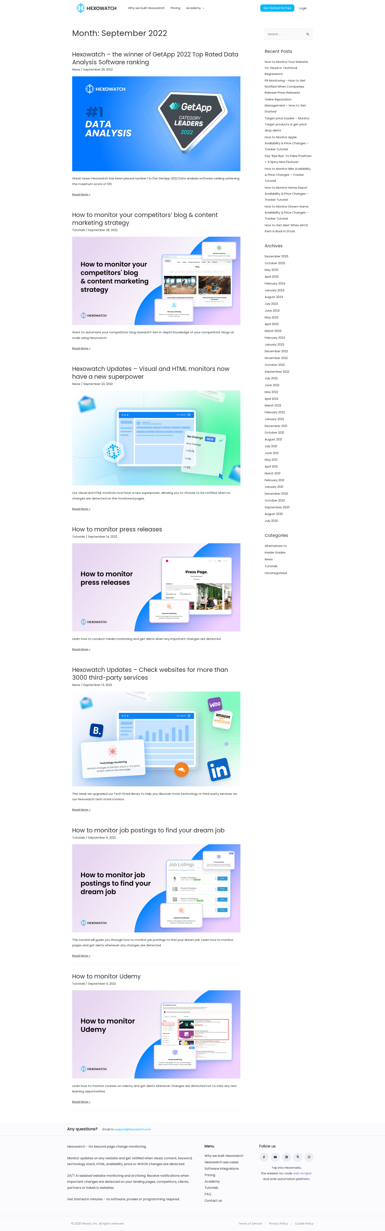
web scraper (302, 1173)
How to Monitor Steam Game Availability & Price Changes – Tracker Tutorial (287, 212)
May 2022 (271, 392)
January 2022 (274, 419)
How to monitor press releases (117, 529)
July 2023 (271, 304)
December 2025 (276, 256)
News (76, 69)
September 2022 (277, 371)
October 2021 (274, 432)
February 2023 (275, 338)
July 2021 (271, 446)
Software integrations (222, 1169)
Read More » (81, 194)
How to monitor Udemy (106, 976)
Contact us (213, 1201)
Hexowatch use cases (222, 1162)
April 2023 (272, 324)
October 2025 (275, 263)
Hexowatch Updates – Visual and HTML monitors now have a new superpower (151, 372)
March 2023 (273, 331)
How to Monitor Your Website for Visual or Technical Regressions (286, 68)
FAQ (208, 1194)
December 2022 (276, 351)
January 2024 (274, 290)
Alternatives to (276, 546)
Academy (212, 1182)
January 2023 (274, 344)
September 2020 (277, 507)
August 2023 (274, 297)
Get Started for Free (277, 8)
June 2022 (272, 385)
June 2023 (272, 310)
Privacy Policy (278, 1224)
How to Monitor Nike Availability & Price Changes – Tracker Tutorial (288, 175)
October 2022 (275, 365)
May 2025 (272, 270)
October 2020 (275, 500)
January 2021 (274, 487)
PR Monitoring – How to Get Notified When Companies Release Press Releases (285, 86)
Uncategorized (276, 573)
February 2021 (274, 480)
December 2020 (276, 493)
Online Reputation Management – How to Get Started (285, 105)
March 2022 (273, 405)
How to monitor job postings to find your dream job (148, 830)
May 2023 (271, 317)
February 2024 (275, 283)
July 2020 (271, 521)
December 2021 (276, 426)
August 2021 (273, 439)
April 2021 (271, 466)
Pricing (210, 1175)
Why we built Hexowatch (224, 1156)
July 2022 (271, 378)
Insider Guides (275, 552)
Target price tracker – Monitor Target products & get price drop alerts (287, 124)
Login (303, 8)
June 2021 (272, 453)
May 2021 (271, 459)
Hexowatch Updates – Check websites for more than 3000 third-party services (150, 673)
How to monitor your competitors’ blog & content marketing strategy (145, 219)
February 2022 (275, 412)
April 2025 (272, 276)
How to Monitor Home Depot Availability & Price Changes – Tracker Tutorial (287, 193)
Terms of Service (250, 1224)
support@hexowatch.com (132, 1129)
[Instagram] (309, 1157)
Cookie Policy (304, 1224)
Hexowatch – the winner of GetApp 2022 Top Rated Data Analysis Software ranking (155, 58)
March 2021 (273, 473)
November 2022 (276, 358)
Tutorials (78, 230)
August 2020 (274, 514)
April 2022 (271, 399)
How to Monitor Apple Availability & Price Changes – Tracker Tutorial (287, 143)
